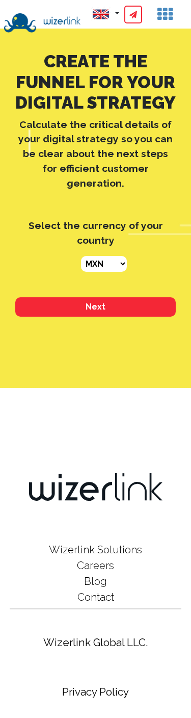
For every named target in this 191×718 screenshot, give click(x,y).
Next (95, 307)
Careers (95, 565)
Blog (95, 581)
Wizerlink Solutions (95, 550)
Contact (95, 597)
